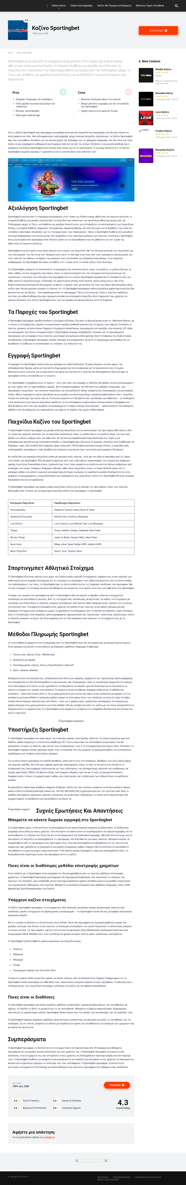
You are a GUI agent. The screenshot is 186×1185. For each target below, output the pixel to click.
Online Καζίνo (59, 5)
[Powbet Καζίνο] (147, 129)
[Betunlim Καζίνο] (146, 105)
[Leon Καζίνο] (146, 124)
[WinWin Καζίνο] (146, 81)
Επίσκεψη (157, 30)
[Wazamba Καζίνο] (146, 162)
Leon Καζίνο (162, 112)
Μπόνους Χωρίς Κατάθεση (150, 5)
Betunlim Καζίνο (164, 93)
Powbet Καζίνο (163, 131)
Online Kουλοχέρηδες (81, 5)
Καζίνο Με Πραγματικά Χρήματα (114, 5)
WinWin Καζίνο (163, 69)
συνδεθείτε (49, 1137)
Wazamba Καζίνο (164, 149)
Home (10, 53)
